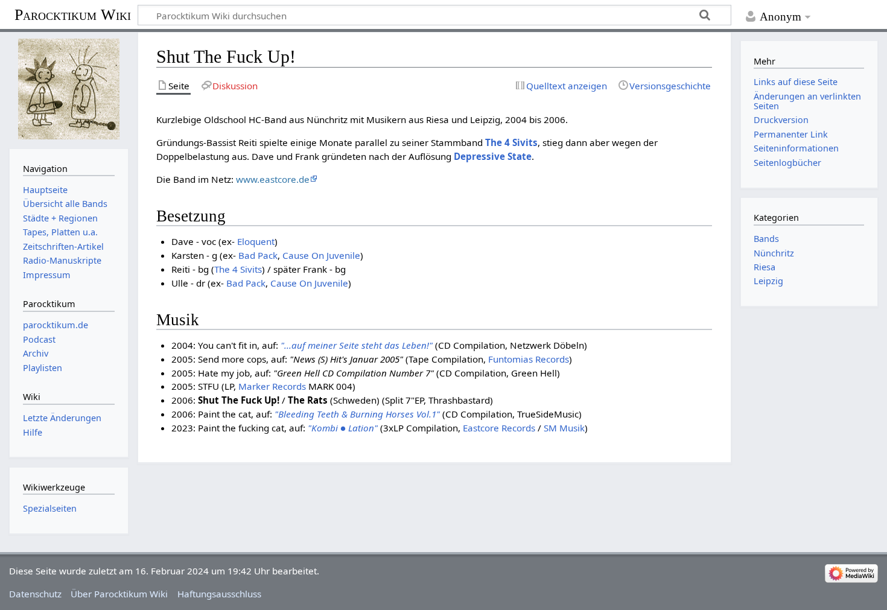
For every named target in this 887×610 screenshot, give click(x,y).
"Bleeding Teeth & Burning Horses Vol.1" (357, 414)
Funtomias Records (528, 359)
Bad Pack (258, 255)
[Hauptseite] (68, 89)
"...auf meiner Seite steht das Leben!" (357, 345)
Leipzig (768, 281)
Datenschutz (35, 594)
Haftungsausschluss (219, 594)
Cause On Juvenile (321, 255)
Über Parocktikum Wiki (119, 594)
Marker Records (272, 386)
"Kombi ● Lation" (343, 428)
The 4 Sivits (511, 142)
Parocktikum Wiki (72, 14)
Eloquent (256, 241)
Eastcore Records (499, 428)
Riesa (764, 267)
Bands (766, 238)
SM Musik (564, 428)
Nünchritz (774, 253)
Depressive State (493, 156)
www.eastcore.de (273, 179)
